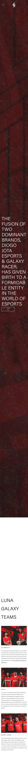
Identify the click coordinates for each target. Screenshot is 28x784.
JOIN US (8, 309)
